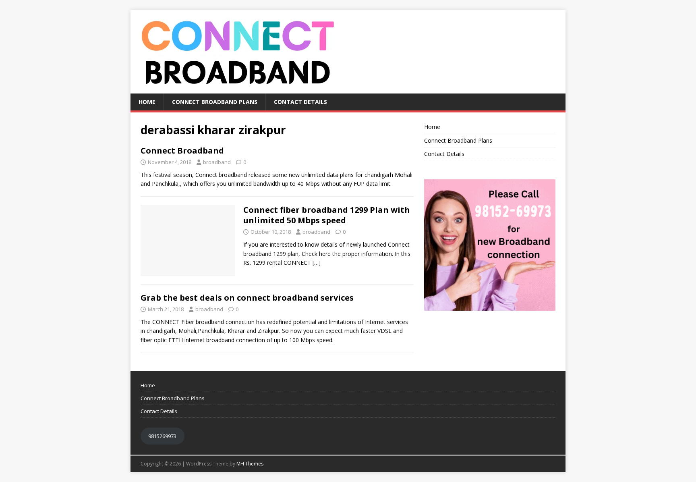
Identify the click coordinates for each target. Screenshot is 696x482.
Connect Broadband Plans (214, 102)
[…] (317, 262)
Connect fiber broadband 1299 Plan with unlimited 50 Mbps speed (326, 215)
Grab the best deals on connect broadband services (247, 297)
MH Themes (249, 463)
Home (147, 102)
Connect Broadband (182, 150)
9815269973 (162, 436)
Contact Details (300, 102)
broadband (217, 162)
